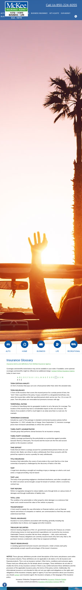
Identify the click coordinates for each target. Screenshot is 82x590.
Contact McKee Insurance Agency (63, 371)
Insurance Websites (23, 579)
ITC (63, 582)
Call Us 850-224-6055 (61, 5)
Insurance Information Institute (48, 582)
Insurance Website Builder (57, 579)
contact (17, 575)
